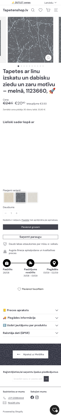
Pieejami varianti (12, 190)
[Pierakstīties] (46, 379)
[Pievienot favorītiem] (53, 134)
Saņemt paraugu (30, 237)
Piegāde (25, 220)
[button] (9, 197)
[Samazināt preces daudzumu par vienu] (5, 213)
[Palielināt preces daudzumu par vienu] (16, 213)
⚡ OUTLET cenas (21, 2)
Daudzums (8, 207)
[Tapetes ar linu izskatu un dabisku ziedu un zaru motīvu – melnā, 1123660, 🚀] (30, 140)
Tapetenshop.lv (15, 10)
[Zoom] (48, 58)
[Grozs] (48, 10)
